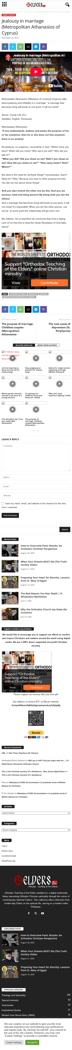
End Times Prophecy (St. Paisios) (23, 753)
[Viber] (43, 46)
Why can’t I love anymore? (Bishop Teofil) (59, 394)
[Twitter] (12, 46)
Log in (4, 846)
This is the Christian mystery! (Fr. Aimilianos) (22, 775)
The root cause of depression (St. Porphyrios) (59, 327)
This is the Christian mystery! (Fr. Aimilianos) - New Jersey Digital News (33, 771)
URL (4, 753)
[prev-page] (34, 430)
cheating (14, 294)
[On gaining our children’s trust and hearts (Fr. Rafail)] (36, 384)
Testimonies (7, 1005)
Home (4, 11)
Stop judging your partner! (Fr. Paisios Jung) (33, 370)
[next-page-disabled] (38, 430)
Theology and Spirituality (14, 995)
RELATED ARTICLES (24, 345)
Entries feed (7, 851)
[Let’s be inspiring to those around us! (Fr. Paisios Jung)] (12, 358)
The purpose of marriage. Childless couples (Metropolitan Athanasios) (17, 329)
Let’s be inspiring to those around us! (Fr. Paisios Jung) (11, 370)
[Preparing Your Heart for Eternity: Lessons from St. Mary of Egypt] (10, 582)
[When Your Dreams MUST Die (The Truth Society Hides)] (10, 566)
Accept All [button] (32, 1042)
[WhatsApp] (20, 46)
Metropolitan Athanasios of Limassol (19, 297)
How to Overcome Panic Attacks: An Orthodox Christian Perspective (41, 547)
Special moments (10, 1000)
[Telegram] (35, 46)
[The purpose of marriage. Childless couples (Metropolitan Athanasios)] (36, 409)
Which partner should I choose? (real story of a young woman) (12, 395)
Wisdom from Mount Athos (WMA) (18, 1015)
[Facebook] (5, 46)
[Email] (28, 46)
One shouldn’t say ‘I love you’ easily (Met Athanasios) (12, 421)
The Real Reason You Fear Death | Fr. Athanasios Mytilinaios (42, 595)
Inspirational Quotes (11, 1010)
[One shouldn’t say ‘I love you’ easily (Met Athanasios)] (12, 409)
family (23, 294)
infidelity (33, 294)
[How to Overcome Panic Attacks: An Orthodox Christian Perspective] (10, 550)
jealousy (43, 294)
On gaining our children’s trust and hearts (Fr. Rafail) (33, 395)
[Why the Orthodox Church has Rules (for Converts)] (10, 614)
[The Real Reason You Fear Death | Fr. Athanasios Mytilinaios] (10, 598)
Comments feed (9, 856)
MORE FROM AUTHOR (47, 345)
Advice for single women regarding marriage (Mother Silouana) (59, 370)
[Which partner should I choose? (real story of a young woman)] (12, 384)
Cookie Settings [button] (14, 1042)
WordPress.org (8, 861)
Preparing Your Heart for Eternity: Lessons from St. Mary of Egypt (45, 579)
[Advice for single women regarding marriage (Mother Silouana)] (59, 358)
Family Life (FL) (15, 11)
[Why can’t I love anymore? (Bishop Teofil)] (59, 384)
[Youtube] (43, 913)
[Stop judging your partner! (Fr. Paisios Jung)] (36, 358)
